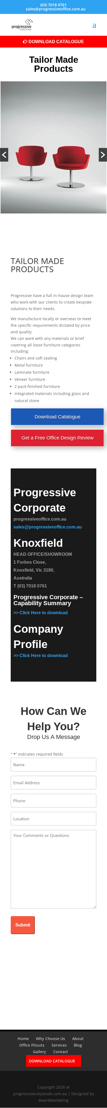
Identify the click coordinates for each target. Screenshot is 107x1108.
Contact (60, 1051)
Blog (78, 1045)
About (78, 1038)
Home (23, 1038)
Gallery (39, 1051)
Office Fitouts (31, 1045)
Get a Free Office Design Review (57, 438)
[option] (53, 148)
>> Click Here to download (40, 612)
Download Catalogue (56, 41)
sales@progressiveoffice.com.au (47, 527)
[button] (4, 155)
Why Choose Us (50, 1038)
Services (59, 1045)
